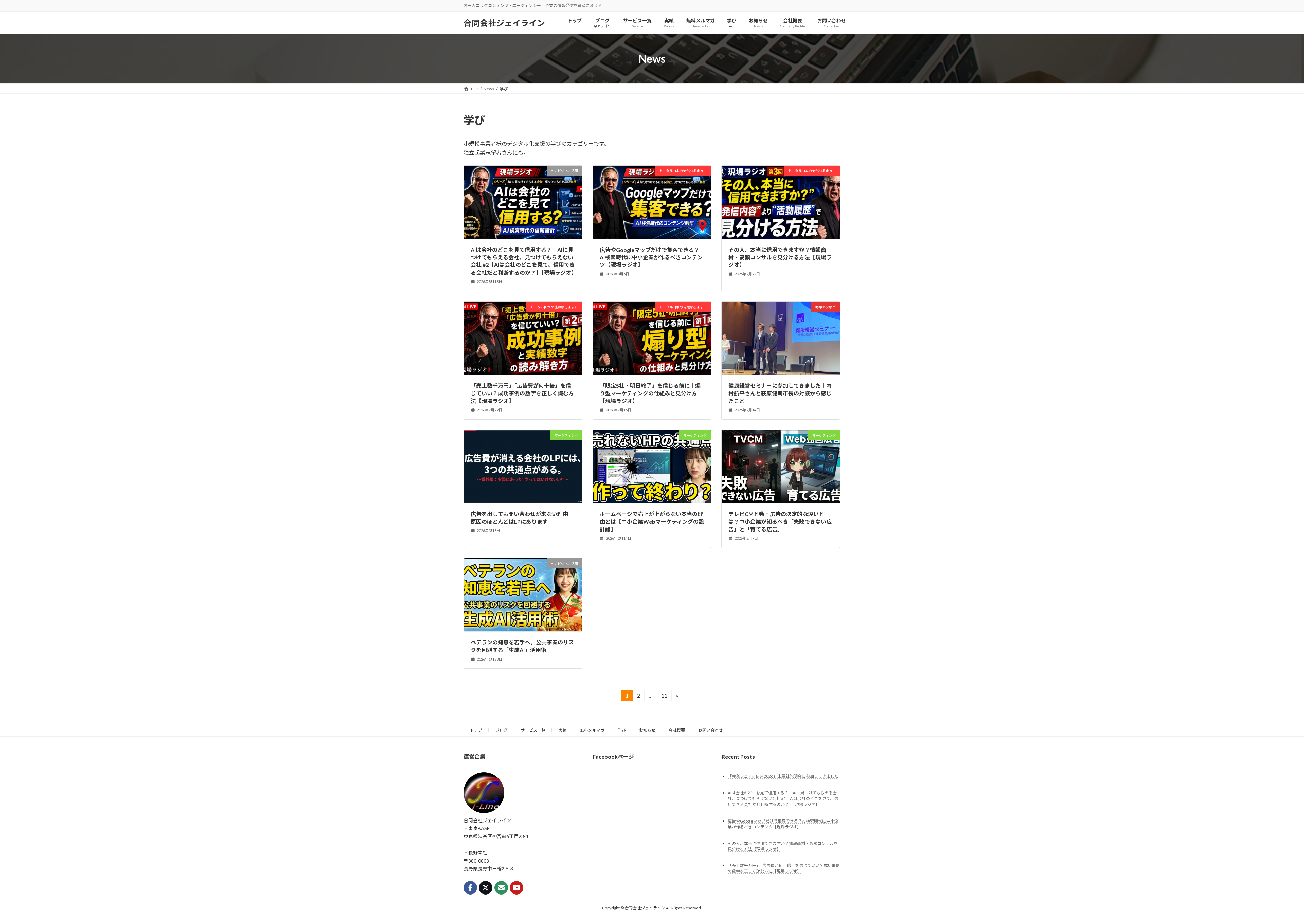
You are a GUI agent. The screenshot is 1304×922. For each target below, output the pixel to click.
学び (622, 730)
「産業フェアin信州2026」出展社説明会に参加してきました (783, 775)
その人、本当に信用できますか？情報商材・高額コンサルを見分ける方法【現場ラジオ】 (780, 257)
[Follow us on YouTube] (516, 887)
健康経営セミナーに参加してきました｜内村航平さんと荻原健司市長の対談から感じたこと (780, 393)
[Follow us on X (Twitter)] (485, 887)
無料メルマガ (592, 730)
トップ (476, 730)
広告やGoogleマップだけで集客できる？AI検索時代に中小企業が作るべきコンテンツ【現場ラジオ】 (651, 257)
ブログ (501, 730)
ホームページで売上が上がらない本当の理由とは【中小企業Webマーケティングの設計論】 (652, 521)
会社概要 (677, 730)
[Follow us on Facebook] (470, 887)
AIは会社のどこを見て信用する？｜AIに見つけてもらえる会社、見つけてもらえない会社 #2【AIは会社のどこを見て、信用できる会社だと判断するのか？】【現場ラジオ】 (783, 798)
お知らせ (647, 730)
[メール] (501, 887)
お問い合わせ (710, 730)
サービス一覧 (533, 730)
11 (664, 696)
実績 (563, 730)
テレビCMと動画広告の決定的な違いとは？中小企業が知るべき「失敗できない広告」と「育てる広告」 (780, 521)
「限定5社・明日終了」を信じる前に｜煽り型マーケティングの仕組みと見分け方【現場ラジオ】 (650, 393)
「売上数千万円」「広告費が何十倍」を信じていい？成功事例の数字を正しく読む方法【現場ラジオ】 (522, 393)
